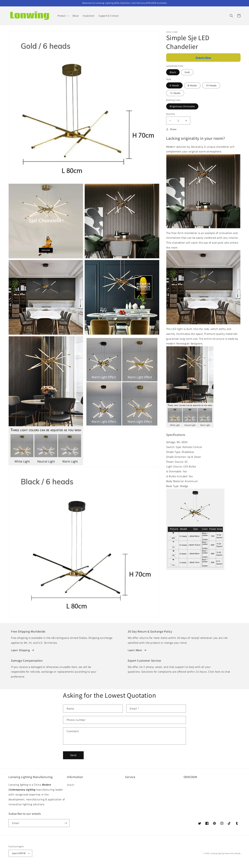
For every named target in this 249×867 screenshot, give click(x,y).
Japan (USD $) (18, 853)
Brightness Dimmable (182, 106)
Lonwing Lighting (217, 853)
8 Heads (192, 85)
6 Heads (174, 85)
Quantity (170, 114)
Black (173, 72)
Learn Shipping (20, 650)
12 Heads (175, 93)
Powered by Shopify (233, 853)
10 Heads (211, 85)
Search (71, 784)
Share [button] (173, 129)
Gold (187, 72)
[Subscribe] (65, 823)
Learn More (135, 650)
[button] (63, 15)
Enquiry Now (203, 57)
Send (73, 755)
